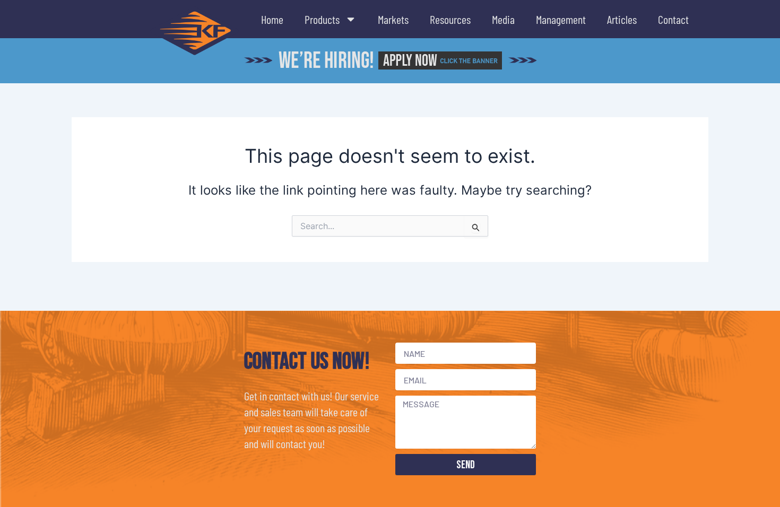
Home (272, 19)
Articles (622, 19)
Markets (393, 19)
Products (322, 19)
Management (561, 19)
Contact (673, 19)
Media (503, 19)
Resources (450, 19)
